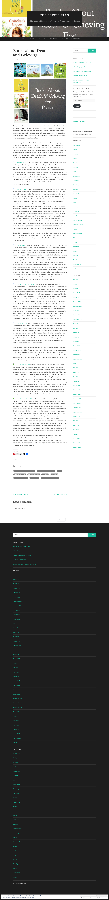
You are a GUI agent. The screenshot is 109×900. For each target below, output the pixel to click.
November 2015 (77, 354)
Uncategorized (77, 264)
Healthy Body (77, 193)
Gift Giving (76, 185)
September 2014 (77, 412)
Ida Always (54, 474)
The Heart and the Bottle (25, 399)
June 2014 (76, 425)
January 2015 (77, 394)
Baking (75, 149)
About (24, 38)
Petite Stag (27, 59)
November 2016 (77, 310)
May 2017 (76, 284)
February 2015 (77, 390)
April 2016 (76, 341)
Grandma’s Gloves (22, 323)
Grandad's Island (19, 474)
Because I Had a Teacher (20, 494)
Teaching (75, 255)
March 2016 (76, 345)
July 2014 (75, 421)
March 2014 (76, 438)
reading (75, 229)
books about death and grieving (24, 471)
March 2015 (76, 385)
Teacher (75, 251)
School (75, 238)
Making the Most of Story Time (81, 62)
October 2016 (77, 315)
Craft (74, 171)
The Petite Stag (54, 15)
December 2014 (77, 398)
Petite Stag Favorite (78, 224)
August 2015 (76, 363)
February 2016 (77, 350)
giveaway (75, 189)
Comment (61, 520)
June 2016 (76, 332)
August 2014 (76, 416)
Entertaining (76, 176)
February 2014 (77, 443)
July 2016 (75, 328)
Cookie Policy (31, 897)
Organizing (76, 211)
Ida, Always (20, 162)
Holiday (75, 198)
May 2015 (76, 376)
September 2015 (77, 359)
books (75, 158)
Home (16, 38)
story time (76, 246)
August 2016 (76, 323)
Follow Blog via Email (81, 88)
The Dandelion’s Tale (23, 365)
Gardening (76, 180)
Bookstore (76, 38)
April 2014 (76, 434)
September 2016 (77, 319)
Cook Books (66, 38)
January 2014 (77, 447)
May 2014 (76, 429)
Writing (75, 268)
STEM (75, 242)
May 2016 (76, 337)
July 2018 (75, 279)
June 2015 (76, 372)
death (59, 471)
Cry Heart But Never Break (46, 471)
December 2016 (77, 306)
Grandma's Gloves (33, 474)
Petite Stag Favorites (51, 38)
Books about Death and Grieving (82, 71)
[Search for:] (84, 51)
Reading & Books (35, 38)
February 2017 (77, 297)
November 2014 (77, 403)
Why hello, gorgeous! (60, 494)
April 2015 (76, 381)
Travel (75, 260)
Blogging (75, 154)
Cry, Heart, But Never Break (25, 284)
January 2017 (77, 301)
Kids (74, 202)
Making (75, 207)
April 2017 (76, 288)
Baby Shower (76, 145)
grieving (45, 474)
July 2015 (75, 368)
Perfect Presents (77, 220)
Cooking (75, 167)
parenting (75, 216)
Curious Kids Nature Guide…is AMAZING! (24, 564)
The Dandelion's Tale (20, 478)
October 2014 (77, 407)
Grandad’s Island (22, 189)
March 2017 (76, 293)
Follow (77, 106)
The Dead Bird (21, 245)
